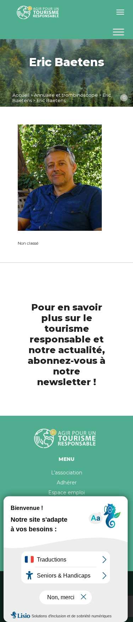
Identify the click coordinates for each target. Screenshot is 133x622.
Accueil (20, 95)
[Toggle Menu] (118, 31)
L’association (66, 472)
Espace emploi (66, 492)
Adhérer (67, 482)
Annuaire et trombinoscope (66, 95)
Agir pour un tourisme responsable (39, 12)
